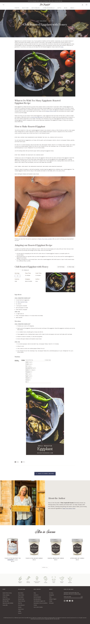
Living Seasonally (49, 7)
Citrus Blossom (21, 605)
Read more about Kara (68, 508)
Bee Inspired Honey (22, 302)
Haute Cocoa (21, 609)
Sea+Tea (20, 603)
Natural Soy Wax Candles (8, 603)
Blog (66, 7)
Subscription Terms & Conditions (40, 603)
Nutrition (17, 357)
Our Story (51, 592)
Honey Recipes (43, 20)
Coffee (19, 611)
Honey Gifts (5, 605)
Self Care (25, 7)
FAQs (35, 592)
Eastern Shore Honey (51, 111)
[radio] (15, 269)
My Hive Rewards (37, 597)
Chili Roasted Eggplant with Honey (31, 266)
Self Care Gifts (6, 601)
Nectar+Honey (21, 599)
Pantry (17, 7)
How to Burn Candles (38, 607)
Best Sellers (20, 592)
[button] (11, 559)
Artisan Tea (5, 597)
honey (61, 46)
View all (45, 567)
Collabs (50, 601)
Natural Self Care (6, 599)
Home (37, 20)
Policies (35, 605)
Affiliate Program (52, 599)
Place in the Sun (21, 601)
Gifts (60, 7)
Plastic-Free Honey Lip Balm (45, 239)
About (72, 7)
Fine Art (19, 613)
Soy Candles (36, 7)
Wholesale (51, 603)
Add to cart (12, 555)
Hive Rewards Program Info (39, 601)
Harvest (19, 607)
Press (50, 597)
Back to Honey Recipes (46, 473)
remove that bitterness (36, 117)
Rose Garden (21, 597)
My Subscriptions (37, 599)
